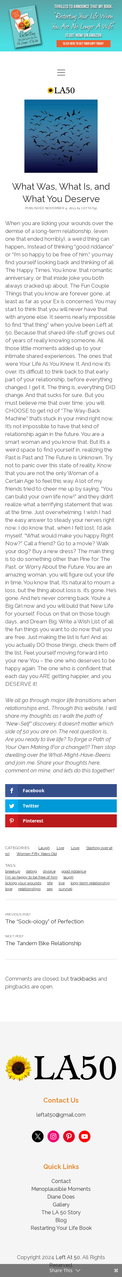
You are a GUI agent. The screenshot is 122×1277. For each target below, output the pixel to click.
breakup (12, 871)
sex (50, 889)
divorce (49, 871)
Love (75, 848)
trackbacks (83, 979)
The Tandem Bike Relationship (43, 943)
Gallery (61, 1205)
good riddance (73, 871)
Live (60, 848)
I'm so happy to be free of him (31, 877)
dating (31, 871)
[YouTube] (84, 1136)
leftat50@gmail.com (61, 1115)
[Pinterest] (69, 1136)
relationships (29, 889)
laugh (68, 877)
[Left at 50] (61, 91)
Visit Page (61, 25)
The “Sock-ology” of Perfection (44, 921)
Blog (61, 1220)
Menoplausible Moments (61, 1189)
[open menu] (61, 73)
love (8, 889)
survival (65, 889)
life (50, 883)
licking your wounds (23, 883)
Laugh (44, 848)
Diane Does (61, 1197)
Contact (61, 1181)
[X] (38, 1136)
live (62, 883)
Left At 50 (68, 1257)
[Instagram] (53, 1136)
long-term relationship (90, 883)
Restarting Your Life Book (61, 1228)
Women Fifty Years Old (37, 853)
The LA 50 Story (61, 1212)
